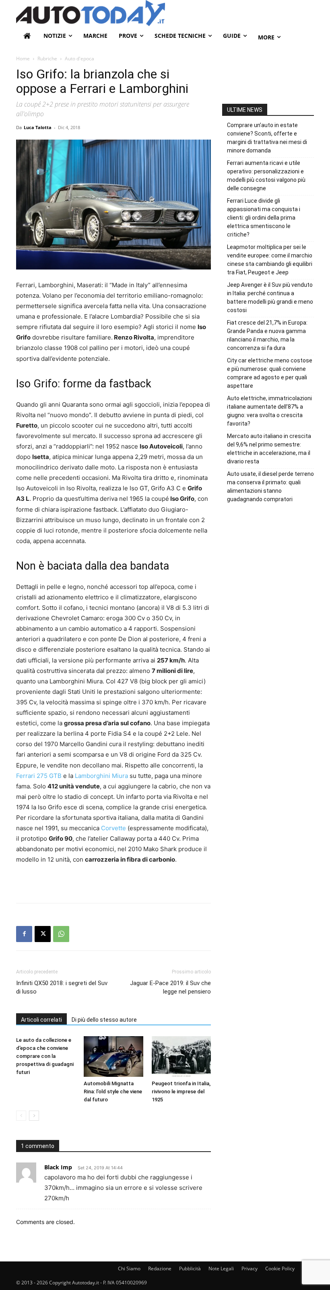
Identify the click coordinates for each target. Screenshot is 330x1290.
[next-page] (34, 1116)
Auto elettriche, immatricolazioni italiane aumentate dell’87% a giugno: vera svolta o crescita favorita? (269, 411)
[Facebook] (24, 934)
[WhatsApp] (61, 934)
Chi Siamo (129, 1268)
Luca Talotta (38, 127)
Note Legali (221, 1268)
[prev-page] (21, 1116)
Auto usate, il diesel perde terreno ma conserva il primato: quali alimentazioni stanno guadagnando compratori (270, 486)
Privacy (249, 1268)
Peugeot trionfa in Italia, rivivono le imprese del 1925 (181, 1091)
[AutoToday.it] (165, 13)
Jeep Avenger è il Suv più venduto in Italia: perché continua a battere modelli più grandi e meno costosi (270, 297)
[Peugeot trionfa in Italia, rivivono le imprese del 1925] (181, 1056)
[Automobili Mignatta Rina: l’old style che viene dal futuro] (113, 1056)
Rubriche (47, 58)
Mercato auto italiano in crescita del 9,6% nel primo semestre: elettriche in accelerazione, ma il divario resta (269, 449)
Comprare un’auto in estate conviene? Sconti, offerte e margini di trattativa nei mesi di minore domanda (267, 138)
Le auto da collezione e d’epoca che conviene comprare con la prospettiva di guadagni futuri (45, 1056)
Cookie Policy (280, 1268)
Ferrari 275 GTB (39, 776)
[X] (43, 934)
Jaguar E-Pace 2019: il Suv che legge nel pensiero (170, 987)
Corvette (113, 828)
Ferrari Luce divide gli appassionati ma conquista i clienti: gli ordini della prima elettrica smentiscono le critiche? (263, 218)
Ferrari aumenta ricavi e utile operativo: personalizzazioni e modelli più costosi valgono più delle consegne (266, 175)
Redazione (159, 1268)
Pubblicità (190, 1268)
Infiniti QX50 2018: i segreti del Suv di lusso (61, 987)
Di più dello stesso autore (104, 1019)
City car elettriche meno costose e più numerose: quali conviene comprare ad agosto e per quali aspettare (269, 373)
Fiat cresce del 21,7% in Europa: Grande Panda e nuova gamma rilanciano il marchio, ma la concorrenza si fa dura (267, 335)
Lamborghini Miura (101, 776)
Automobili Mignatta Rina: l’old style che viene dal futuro (113, 1091)
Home (23, 58)
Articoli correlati (41, 1019)
